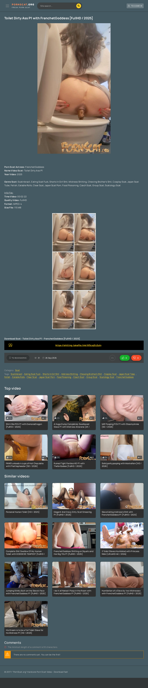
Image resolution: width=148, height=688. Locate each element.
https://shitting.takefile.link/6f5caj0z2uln (78, 345)
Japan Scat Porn (47, 377)
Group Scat (91, 377)
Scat (17, 370)
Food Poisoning (64, 377)
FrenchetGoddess (125, 377)
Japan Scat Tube (127, 374)
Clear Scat (32, 377)
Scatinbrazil (16, 374)
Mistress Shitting (69, 374)
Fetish (7, 377)
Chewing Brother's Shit (91, 374)
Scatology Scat (107, 377)
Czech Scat (78, 377)
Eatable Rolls (18, 377)
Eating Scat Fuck (32, 374)
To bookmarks (19, 358)
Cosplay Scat (110, 374)
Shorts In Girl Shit (51, 374)
